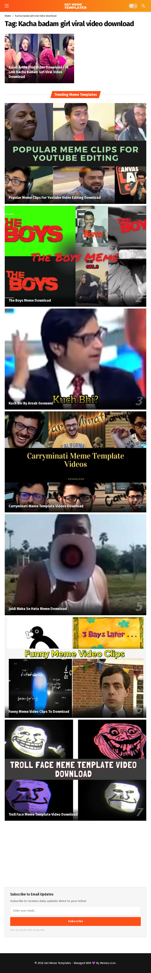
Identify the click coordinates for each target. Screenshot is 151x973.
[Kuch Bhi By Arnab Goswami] (75, 359)
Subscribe (75, 921)
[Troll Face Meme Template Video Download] (75, 770)
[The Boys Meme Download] (75, 256)
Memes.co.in (108, 963)
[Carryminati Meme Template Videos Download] (75, 461)
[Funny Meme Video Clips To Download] (75, 667)
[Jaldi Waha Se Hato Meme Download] (75, 564)
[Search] (143, 6)
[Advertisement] (75, 853)
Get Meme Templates (57, 963)
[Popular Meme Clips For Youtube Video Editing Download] (75, 153)
